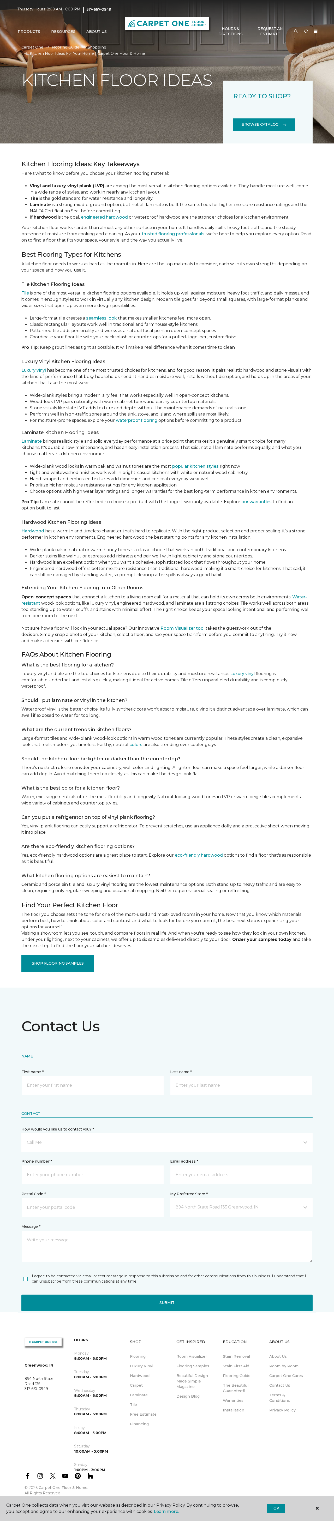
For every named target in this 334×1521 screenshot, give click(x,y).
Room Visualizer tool (182, 628)
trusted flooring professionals (173, 233)
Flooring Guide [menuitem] (236, 1375)
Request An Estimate (270, 31)
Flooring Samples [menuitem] (192, 1366)
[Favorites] (306, 31)
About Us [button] (96, 31)
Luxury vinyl (33, 370)
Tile (25, 293)
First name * (32, 1072)
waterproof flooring (136, 420)
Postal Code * (33, 1194)
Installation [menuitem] (233, 1410)
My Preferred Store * (188, 1194)
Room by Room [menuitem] (284, 1366)
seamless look (101, 318)
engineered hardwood (104, 217)
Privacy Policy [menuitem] (282, 1410)
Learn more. (166, 1511)
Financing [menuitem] (139, 1424)
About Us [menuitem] (278, 1356)
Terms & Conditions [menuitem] (279, 1398)
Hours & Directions (230, 31)
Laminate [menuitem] (139, 1395)
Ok (276, 1508)
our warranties (256, 501)
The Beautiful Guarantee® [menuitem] (235, 1388)
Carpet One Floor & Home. (63, 1487)
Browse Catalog (260, 124)
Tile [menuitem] (133, 1404)
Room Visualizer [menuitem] (191, 1356)
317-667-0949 (98, 9)
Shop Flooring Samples (58, 963)
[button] (296, 31)
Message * (30, 1226)
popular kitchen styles (195, 466)
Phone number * (36, 1161)
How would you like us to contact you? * (57, 1129)
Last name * (181, 1072)
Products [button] (29, 31)
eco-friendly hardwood (199, 855)
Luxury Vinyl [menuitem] (141, 1366)
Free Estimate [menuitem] (143, 1414)
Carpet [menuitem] (136, 1385)
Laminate (31, 441)
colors (135, 744)
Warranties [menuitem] (233, 1400)
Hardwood (32, 530)
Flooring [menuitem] (138, 1356)
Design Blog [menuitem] (188, 1396)
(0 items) (316, 31)
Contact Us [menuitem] (279, 1385)
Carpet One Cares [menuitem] (286, 1375)
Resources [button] (63, 31)
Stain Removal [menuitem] (236, 1356)
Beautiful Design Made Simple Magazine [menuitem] (192, 1381)
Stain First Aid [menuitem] (236, 1366)
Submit (167, 1302)
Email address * (184, 1161)
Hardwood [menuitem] (140, 1375)
